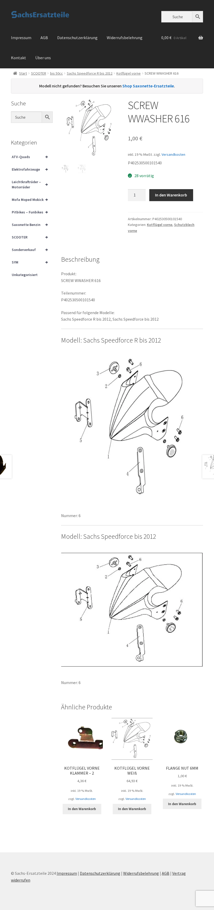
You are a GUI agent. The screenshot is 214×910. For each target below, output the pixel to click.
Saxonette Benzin (30, 224)
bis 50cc (56, 73)
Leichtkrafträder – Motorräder (30, 184)
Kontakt (18, 57)
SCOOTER (38, 73)
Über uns (43, 57)
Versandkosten (173, 154)
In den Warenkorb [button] (82, 808)
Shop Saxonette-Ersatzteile (148, 85)
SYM (30, 262)
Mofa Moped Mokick (30, 199)
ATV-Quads (30, 156)
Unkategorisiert (25, 274)
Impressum (21, 37)
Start (23, 73)
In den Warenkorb (171, 194)
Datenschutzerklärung (77, 37)
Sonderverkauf (30, 249)
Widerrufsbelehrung (124, 37)
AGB (44, 37)
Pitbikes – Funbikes (30, 212)
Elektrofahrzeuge (30, 169)
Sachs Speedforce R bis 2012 (89, 73)
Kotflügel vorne (128, 73)
